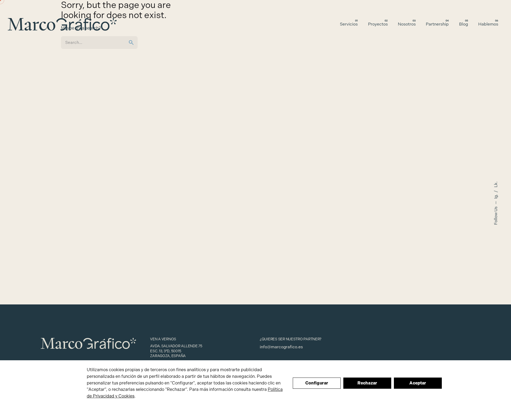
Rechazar (367, 383)
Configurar (316, 383)
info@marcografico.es (281, 347)
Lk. (495, 184)
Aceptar (417, 383)
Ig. (495, 196)
